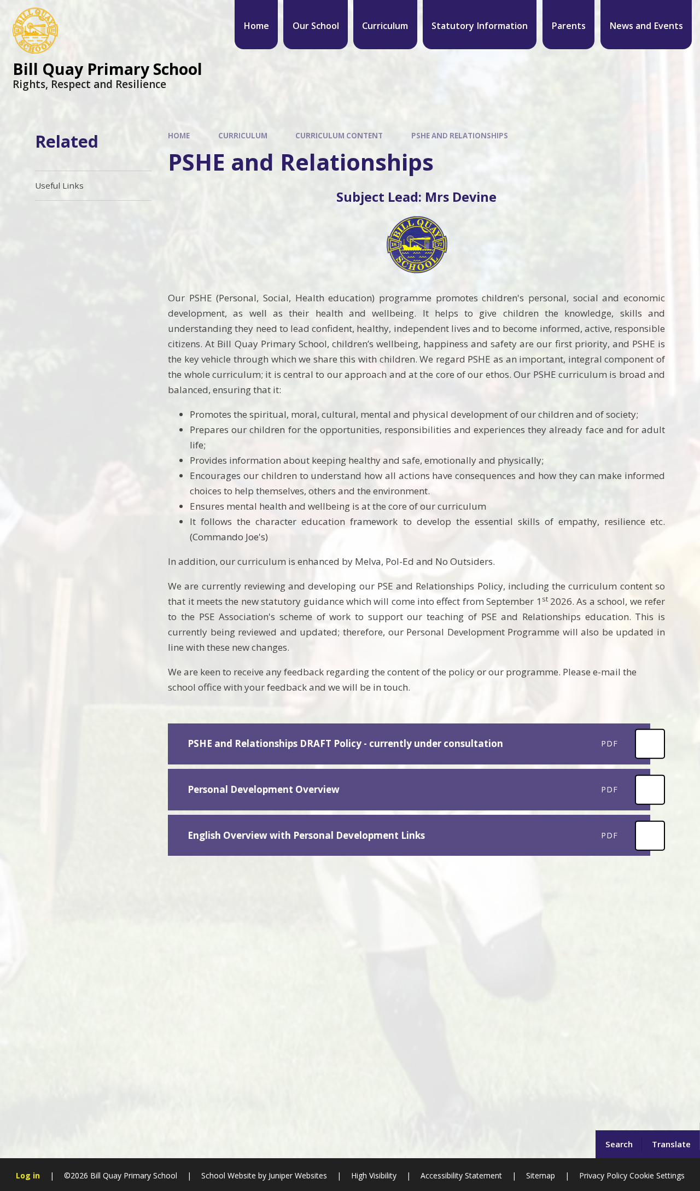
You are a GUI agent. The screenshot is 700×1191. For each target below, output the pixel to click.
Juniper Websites (296, 1175)
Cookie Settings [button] (657, 1175)
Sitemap (540, 1175)
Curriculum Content (339, 136)
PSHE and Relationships (459, 136)
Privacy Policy (603, 1175)
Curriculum (242, 136)
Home (179, 136)
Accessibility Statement (461, 1175)
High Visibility (373, 1175)
